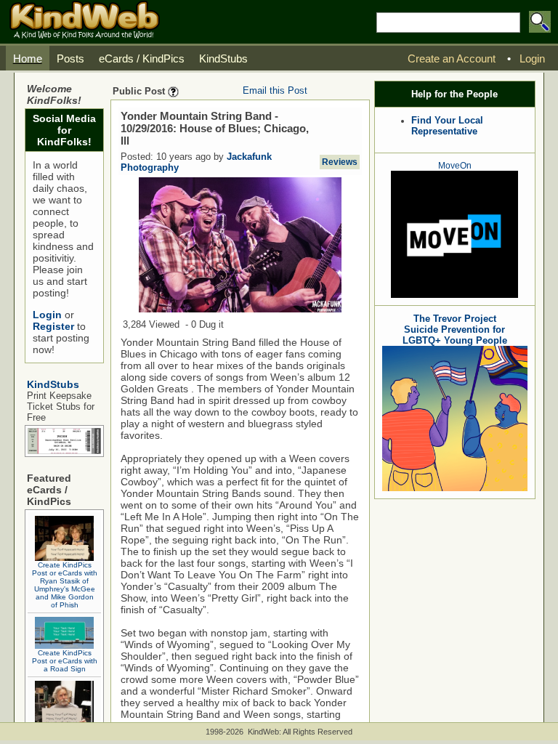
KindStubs (53, 384)
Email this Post (275, 90)
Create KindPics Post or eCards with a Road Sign (64, 661)
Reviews (339, 162)
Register (53, 326)
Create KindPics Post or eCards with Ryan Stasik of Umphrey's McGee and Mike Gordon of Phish (64, 585)
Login (47, 314)
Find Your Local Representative (447, 126)
